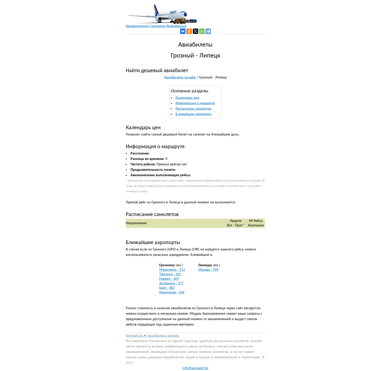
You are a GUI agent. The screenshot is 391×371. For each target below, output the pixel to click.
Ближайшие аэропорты (194, 114)
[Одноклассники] (189, 31)
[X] (195, 31)
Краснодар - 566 (171, 292)
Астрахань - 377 (171, 283)
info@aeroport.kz (195, 368)
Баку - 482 (167, 288)
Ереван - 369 (169, 279)
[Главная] (161, 12)
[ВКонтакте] (183, 31)
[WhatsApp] (202, 31)
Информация (176, 26)
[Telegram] (208, 31)
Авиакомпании (137, 26)
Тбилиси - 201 (170, 274)
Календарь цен (187, 98)
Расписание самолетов (193, 109)
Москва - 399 (208, 270)
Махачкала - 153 (172, 270)
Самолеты (157, 26)
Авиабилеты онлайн (180, 77)
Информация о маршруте (195, 103)
